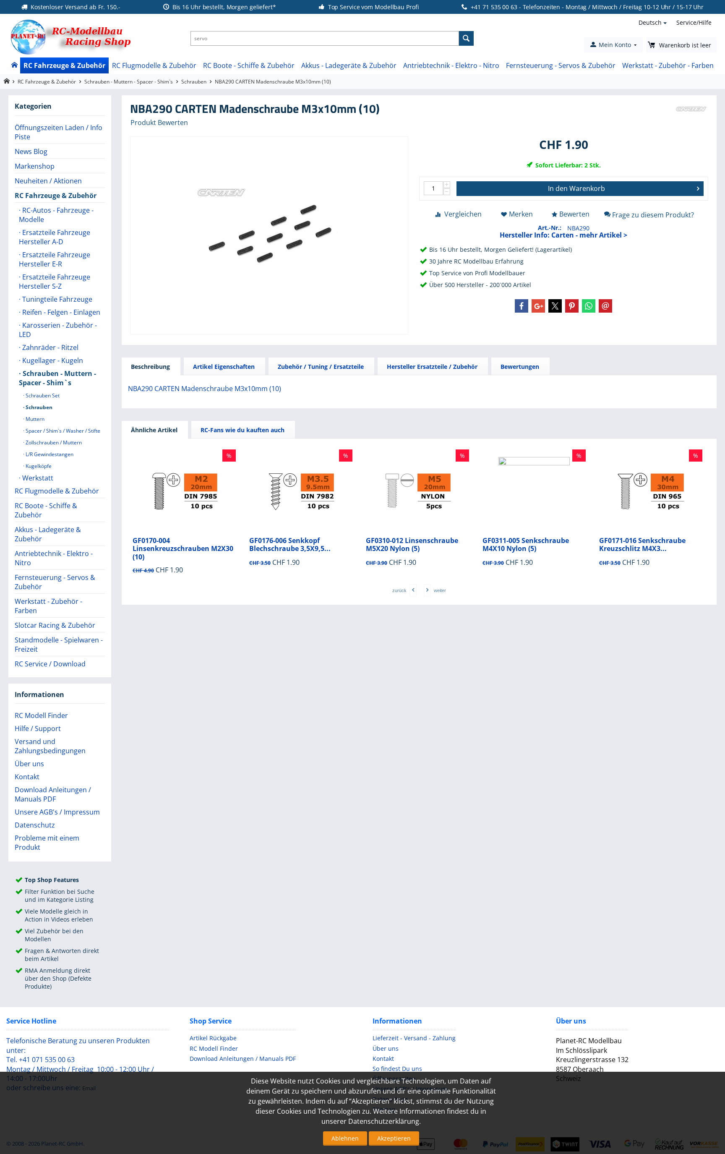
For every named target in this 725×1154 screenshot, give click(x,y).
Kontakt (27, 776)
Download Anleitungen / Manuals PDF (53, 794)
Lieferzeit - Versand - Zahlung (414, 1038)
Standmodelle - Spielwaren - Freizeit (59, 644)
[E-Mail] (605, 306)
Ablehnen (345, 1138)
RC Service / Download (50, 663)
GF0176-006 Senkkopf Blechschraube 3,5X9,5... (290, 545)
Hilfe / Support (38, 728)
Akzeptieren (394, 1138)
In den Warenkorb (576, 188)
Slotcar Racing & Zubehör (55, 625)
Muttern (34, 419)
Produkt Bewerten (159, 122)
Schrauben (193, 81)
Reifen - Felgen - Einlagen (60, 312)
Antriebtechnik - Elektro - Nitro (451, 65)
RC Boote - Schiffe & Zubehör (249, 65)
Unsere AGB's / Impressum (57, 812)
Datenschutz (35, 825)
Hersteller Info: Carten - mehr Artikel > (563, 235)
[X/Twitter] (555, 306)
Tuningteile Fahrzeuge (56, 299)
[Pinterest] (572, 306)
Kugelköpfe (38, 466)
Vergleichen (463, 214)
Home (14, 65)
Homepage (6, 81)
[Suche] (466, 38)
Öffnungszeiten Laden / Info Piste (58, 132)
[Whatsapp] (588, 306)
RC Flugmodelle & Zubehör (154, 65)
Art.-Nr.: (549, 228)
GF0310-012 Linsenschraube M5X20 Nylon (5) (412, 545)
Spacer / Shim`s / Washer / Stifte (62, 430)
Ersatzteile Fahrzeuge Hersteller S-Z (54, 281)
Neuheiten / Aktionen (48, 180)
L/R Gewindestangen (48, 454)
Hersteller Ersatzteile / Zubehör (432, 367)
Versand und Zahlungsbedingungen (50, 746)
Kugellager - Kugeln (52, 360)
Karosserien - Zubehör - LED (58, 330)
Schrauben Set (42, 395)
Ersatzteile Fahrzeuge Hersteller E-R (54, 259)
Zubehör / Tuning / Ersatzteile (321, 367)
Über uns (29, 763)
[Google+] (538, 306)
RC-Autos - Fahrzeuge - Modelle (56, 215)
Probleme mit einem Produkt (47, 842)
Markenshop (35, 166)
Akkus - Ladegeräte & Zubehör (348, 65)
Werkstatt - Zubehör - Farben (668, 65)
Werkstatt (37, 478)
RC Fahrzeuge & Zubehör (64, 65)
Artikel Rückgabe (213, 1038)
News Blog (31, 151)
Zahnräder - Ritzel (49, 347)
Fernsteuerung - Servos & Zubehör (560, 65)
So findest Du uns (397, 1069)
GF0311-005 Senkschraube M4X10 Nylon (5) (525, 545)
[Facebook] (521, 306)
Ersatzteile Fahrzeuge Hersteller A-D (54, 237)
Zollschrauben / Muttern (53, 442)
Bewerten (574, 214)
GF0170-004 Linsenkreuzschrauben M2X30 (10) (183, 549)
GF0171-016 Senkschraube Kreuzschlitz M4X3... (642, 545)
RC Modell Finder (41, 715)
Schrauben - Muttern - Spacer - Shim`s (128, 81)
